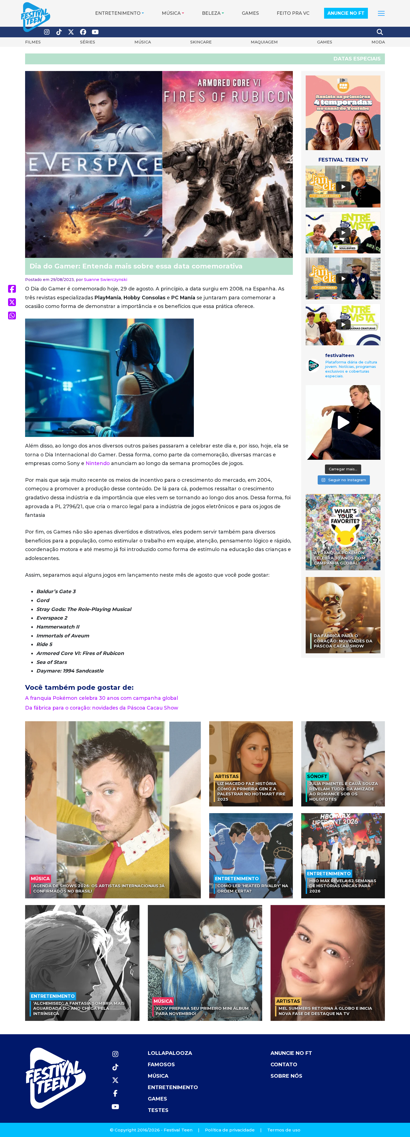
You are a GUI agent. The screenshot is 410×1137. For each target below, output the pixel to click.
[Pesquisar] (380, 32)
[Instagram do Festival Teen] (47, 32)
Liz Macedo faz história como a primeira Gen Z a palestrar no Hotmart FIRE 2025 (251, 791)
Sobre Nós (286, 1076)
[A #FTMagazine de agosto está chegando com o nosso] (343, 422)
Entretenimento (118, 13)
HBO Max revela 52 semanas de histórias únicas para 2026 (342, 886)
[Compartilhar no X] (12, 302)
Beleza (211, 13)
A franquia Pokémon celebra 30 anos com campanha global (101, 698)
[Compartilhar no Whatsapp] (12, 315)
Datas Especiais (357, 59)
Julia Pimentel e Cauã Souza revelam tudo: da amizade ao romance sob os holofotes (343, 791)
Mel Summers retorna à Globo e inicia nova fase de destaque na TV (325, 1011)
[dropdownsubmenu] (381, 13)
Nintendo (98, 463)
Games (250, 13)
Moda (378, 42)
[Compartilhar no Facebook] (12, 288)
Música (171, 13)
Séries (87, 42)
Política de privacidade (230, 1130)
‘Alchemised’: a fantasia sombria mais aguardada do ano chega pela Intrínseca (79, 1008)
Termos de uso (283, 1130)
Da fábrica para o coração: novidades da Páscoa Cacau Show (101, 708)
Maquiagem (264, 42)
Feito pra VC (293, 13)
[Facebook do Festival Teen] (83, 32)
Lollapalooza (170, 1053)
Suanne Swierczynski (105, 279)
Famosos (161, 1065)
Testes (158, 1110)
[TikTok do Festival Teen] (59, 32)
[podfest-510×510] (343, 112)
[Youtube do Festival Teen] (95, 32)
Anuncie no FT (346, 13)
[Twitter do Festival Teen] (71, 32)
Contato (284, 1065)
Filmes (33, 42)
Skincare (201, 42)
